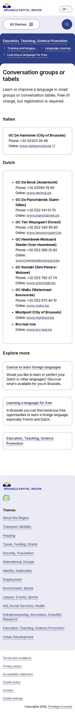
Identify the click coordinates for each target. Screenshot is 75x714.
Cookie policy (12, 682)
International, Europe (18, 562)
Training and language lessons (22, 48)
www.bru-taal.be (39, 330)
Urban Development (18, 637)
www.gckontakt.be (41, 283)
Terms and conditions (17, 658)
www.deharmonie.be (35, 146)
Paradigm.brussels (60, 706)
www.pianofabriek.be (43, 216)
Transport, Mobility (17, 527)
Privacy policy (12, 666)
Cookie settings (13, 698)
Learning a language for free (27, 55)
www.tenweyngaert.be (44, 233)
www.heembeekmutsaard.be (37, 261)
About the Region (16, 518)
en (64, 9)
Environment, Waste (18, 588)
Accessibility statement (18, 674)
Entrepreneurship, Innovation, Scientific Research (32, 617)
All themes (18, 24)
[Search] (67, 24)
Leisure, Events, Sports (20, 597)
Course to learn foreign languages (33, 367)
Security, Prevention (18, 553)
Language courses (58, 48)
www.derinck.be (39, 193)
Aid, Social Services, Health (24, 606)
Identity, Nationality (17, 571)
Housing (9, 536)
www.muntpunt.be (40, 318)
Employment (12, 580)
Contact (8, 690)
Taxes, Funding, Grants (20, 544)
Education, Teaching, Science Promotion (35, 41)
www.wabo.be (38, 306)
